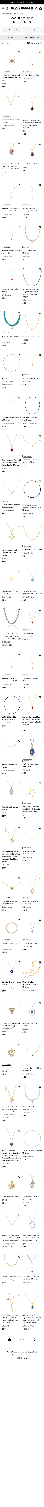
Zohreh (4, 83)
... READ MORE (22, 1358)
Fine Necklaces (18, 14)
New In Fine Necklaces (12, 30)
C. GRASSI (6, 642)
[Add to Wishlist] (19, 51)
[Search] (36, 8)
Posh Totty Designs (29, 990)
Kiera (24, 131)
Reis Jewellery (27, 78)
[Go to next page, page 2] (35, 1340)
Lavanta (25, 167)
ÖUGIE (25, 340)
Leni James (26, 256)
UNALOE (5, 865)
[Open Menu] (2, 8)
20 (30, 1340)
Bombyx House (7, 384)
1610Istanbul (6, 295)
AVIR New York (28, 1326)
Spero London (27, 815)
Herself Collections (29, 423)
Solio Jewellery (7, 597)
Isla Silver (5, 813)
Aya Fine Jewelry (7, 1243)
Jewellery (9, 14)
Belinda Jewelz (27, 553)
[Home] (22, 8)
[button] (7, 8)
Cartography (26, 770)
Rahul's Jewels (27, 300)
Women (3, 14)
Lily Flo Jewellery (8, 125)
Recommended (32, 37)
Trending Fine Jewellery (32, 30)
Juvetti (4, 172)
